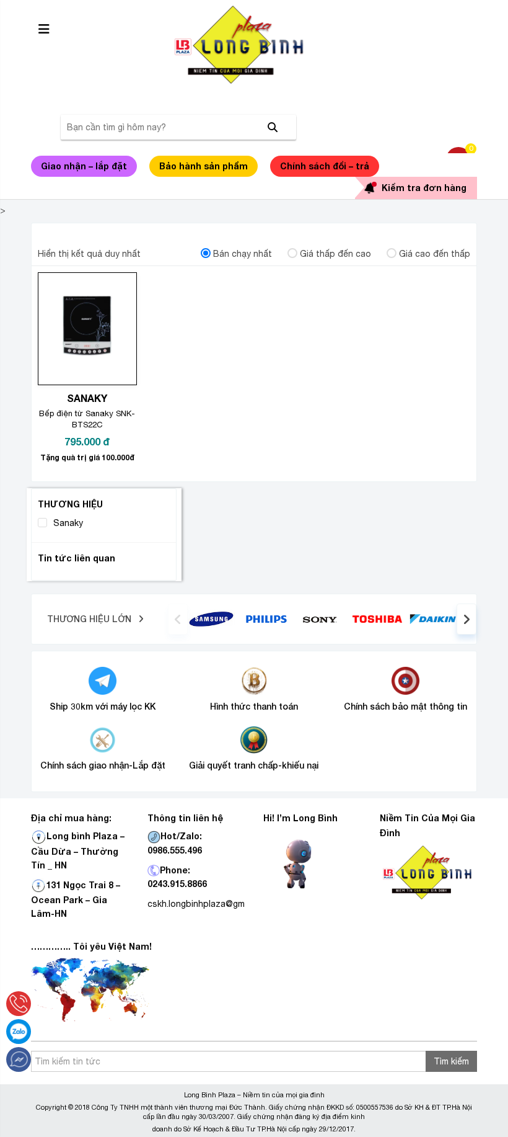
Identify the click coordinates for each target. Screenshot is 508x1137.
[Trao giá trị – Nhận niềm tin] (254, 44)
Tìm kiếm (451, 1061)
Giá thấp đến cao (335, 254)
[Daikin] (432, 618)
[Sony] (321, 619)
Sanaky (68, 523)
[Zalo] (18, 1031)
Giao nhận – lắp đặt (84, 166)
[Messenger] (18, 1059)
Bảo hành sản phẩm (203, 166)
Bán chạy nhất (242, 254)
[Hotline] (18, 1003)
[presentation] (178, 619)
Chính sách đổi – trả (324, 166)
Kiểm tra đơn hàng (424, 187)
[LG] (266, 618)
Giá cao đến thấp (434, 254)
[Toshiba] (377, 618)
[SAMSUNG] (211, 618)
